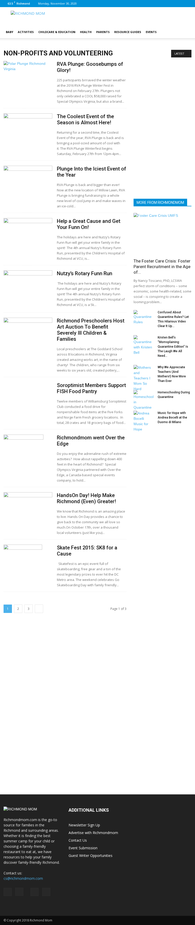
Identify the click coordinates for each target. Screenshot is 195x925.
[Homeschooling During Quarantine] (144, 400)
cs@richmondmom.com (23, 878)
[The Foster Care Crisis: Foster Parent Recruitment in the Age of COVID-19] (162, 234)
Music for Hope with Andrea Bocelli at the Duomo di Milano (172, 417)
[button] (185, 32)
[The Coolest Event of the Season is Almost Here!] (28, 129)
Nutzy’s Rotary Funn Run (84, 273)
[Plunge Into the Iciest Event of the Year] (28, 182)
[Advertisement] (162, 162)
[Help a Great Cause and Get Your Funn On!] (28, 228)
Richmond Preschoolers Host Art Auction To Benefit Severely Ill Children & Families (90, 330)
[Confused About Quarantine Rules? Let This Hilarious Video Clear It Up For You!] (144, 317)
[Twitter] (187, 3)
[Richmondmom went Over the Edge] (28, 464)
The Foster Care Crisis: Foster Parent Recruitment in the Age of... (162, 266)
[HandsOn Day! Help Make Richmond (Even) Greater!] (28, 509)
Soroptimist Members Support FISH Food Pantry (91, 388)
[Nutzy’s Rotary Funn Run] (28, 284)
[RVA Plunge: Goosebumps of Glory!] (28, 79)
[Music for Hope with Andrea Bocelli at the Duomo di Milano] (144, 421)
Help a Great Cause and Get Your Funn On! (88, 224)
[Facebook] (162, 3)
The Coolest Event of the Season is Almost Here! (85, 119)
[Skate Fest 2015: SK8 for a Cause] (28, 574)
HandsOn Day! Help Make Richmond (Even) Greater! (86, 498)
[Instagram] (171, 3)
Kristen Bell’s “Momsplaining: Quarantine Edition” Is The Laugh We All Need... (173, 347)
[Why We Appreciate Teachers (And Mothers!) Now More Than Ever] (144, 378)
